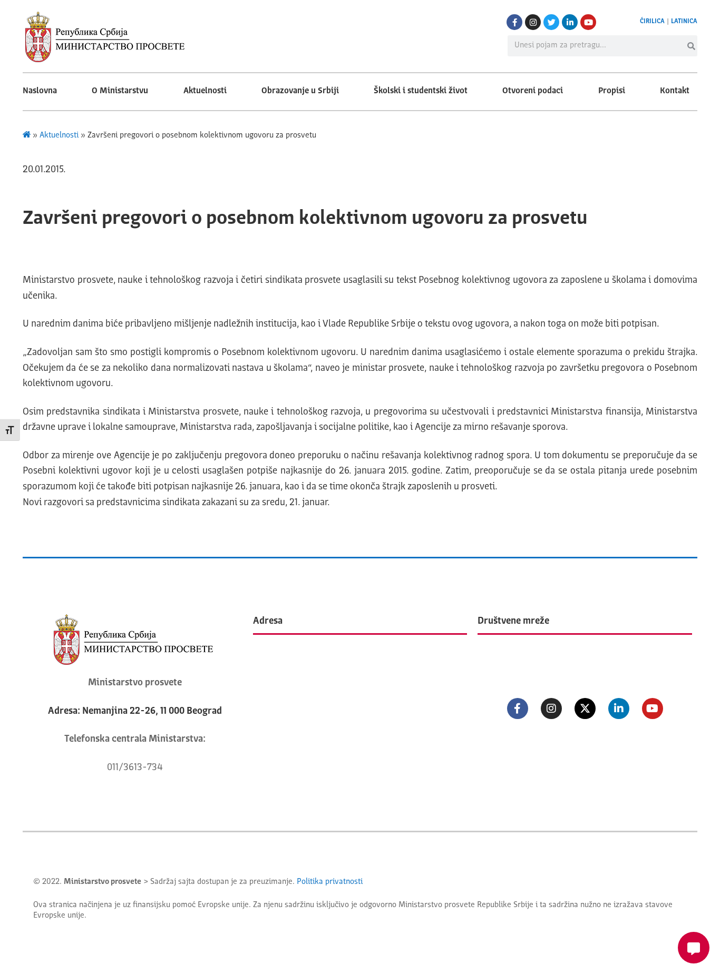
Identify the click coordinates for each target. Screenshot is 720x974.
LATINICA (684, 21)
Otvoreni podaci (532, 91)
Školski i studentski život (421, 91)
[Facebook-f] (514, 22)
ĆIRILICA (652, 21)
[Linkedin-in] (570, 22)
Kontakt (674, 91)
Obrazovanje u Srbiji (300, 91)
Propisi (611, 91)
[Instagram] (533, 22)
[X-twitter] (585, 708)
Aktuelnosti (205, 91)
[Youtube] (588, 22)
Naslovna (40, 91)
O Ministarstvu (120, 91)
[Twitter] (551, 22)
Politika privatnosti (330, 882)
